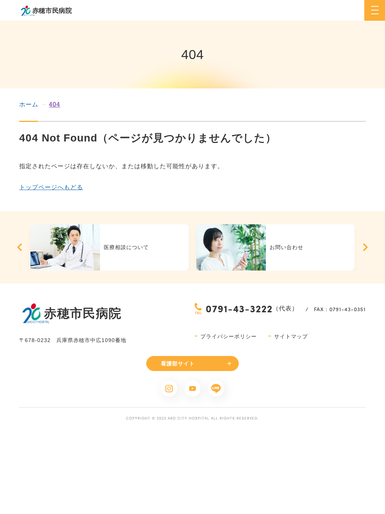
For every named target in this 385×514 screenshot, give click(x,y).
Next (365, 247)
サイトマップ (291, 336)
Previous (19, 247)
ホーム (28, 104)
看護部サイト (178, 363)
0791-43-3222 (239, 308)
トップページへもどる (51, 187)
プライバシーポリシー (228, 336)
